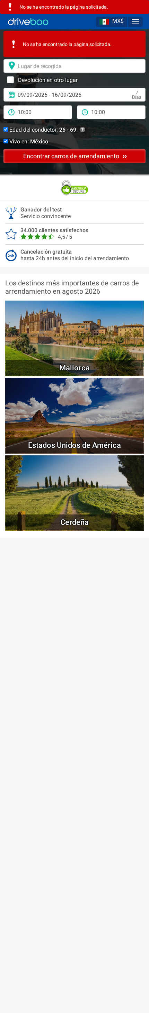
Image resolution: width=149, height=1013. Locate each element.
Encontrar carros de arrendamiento (72, 156)
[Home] (28, 22)
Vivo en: (28, 141)
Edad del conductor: (42, 129)
